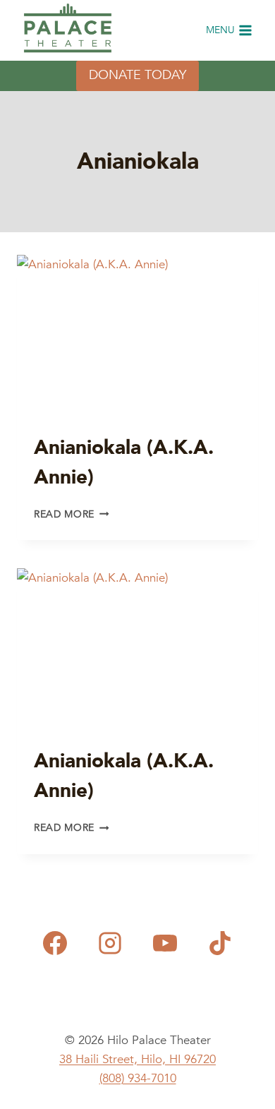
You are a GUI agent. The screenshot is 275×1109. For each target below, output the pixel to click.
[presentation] (137, 335)
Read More (71, 514)
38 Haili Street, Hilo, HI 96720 (137, 1059)
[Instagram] (110, 943)
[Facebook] (55, 943)
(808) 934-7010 (137, 1078)
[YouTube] (165, 943)
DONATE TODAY (137, 75)
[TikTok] (220, 943)
